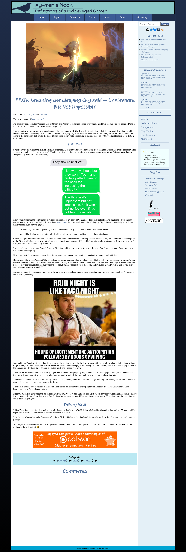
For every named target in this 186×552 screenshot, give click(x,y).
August (62, 460)
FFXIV (88, 460)
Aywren (43, 114)
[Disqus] (75, 512)
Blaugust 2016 (37, 119)
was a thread (62, 222)
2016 (75, 460)
